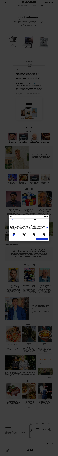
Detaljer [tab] (24, 219)
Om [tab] (44, 219)
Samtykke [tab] (13, 219)
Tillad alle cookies (42, 238)
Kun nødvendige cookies (16, 238)
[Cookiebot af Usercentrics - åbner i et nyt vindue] (44, 216)
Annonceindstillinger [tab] (34, 219)
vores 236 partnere (14, 224)
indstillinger (46, 227)
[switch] (24, 235)
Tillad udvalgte (29, 238)
